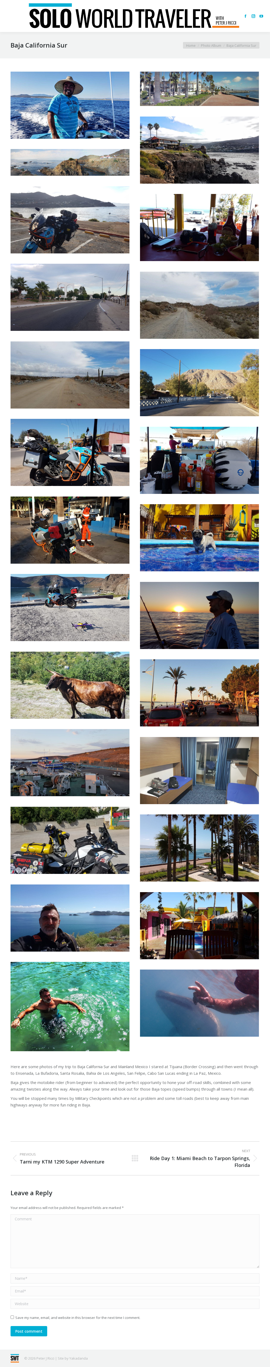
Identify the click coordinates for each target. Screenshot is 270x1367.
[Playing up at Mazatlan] (70, 840)
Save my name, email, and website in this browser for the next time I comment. (77, 1317)
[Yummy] (199, 460)
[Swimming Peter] (70, 1006)
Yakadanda (78, 1358)
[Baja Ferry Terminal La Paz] (70, 762)
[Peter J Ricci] (70, 918)
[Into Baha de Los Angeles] (70, 297)
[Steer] (70, 685)
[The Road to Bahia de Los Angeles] (70, 375)
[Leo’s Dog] (199, 537)
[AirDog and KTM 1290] (70, 607)
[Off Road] (199, 305)
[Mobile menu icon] (8, 16)
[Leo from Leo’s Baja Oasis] (199, 615)
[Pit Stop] (199, 227)
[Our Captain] (70, 105)
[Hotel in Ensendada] (199, 848)
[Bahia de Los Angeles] (199, 382)
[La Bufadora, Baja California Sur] (199, 150)
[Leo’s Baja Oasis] (199, 925)
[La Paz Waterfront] (70, 530)
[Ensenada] (199, 89)
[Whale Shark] (199, 1003)
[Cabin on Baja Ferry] (199, 770)
